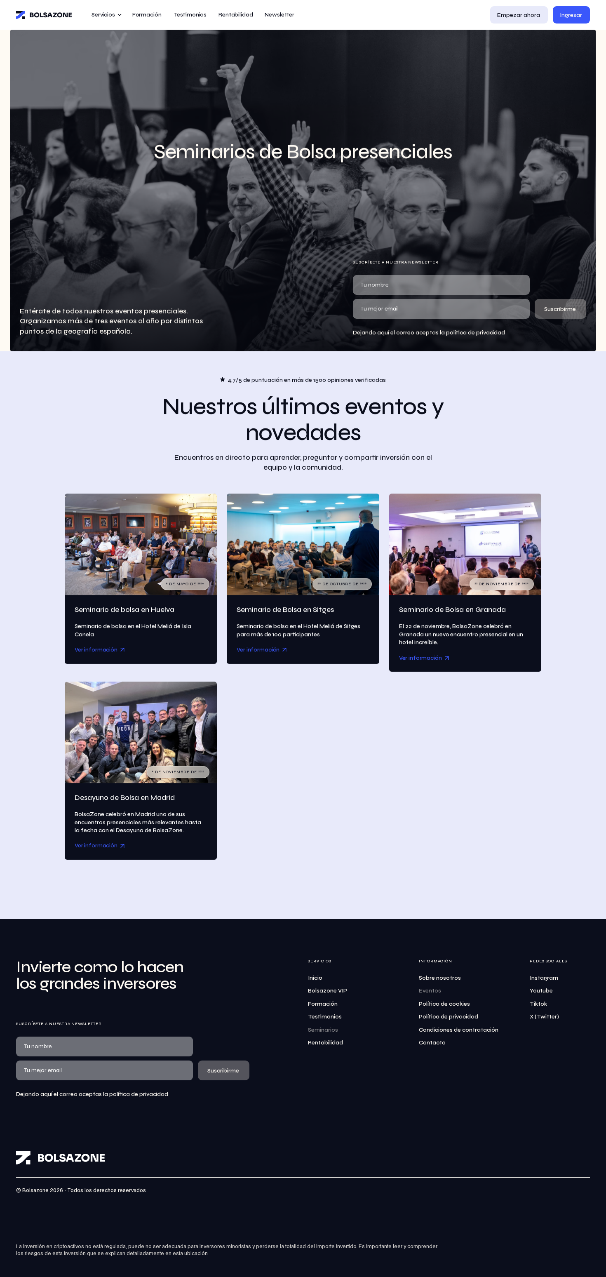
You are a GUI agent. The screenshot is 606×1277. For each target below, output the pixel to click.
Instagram (544, 977)
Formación (323, 1003)
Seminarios (323, 1029)
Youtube (541, 990)
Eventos (430, 990)
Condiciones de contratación (458, 1029)
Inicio (315, 977)
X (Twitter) (544, 1016)
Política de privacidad (448, 1016)
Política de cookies (444, 1003)
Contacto (432, 1042)
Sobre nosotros (440, 977)
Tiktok (538, 1003)
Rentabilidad (325, 1042)
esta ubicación (190, 1253)
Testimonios (325, 1016)
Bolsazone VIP (327, 990)
